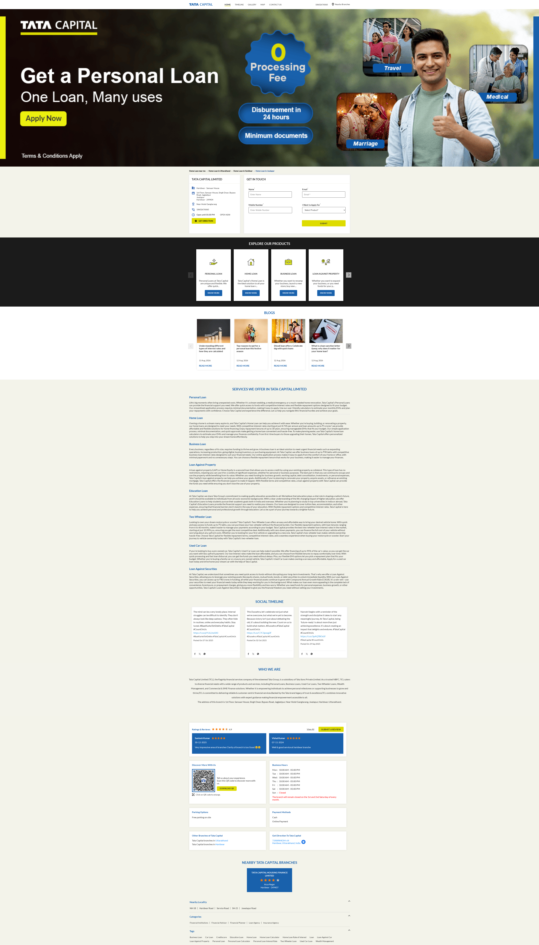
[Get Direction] (303, 843)
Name (252, 189)
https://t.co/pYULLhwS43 (205, 632)
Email (305, 189)
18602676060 (203, 209)
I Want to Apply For (311, 204)
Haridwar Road (206, 908)
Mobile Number (256, 204)
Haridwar (220, 844)
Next (348, 275)
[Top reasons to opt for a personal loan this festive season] (251, 331)
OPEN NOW (225, 215)
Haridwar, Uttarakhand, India (286, 843)
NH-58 (193, 908)
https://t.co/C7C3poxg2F (259, 632)
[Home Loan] (251, 261)
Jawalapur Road (248, 908)
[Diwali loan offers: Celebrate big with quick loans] (288, 331)
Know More (213, 293)
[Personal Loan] (213, 261)
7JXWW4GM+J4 (280, 840)
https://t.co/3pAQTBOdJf (313, 636)
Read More (205, 365)
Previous (190, 275)
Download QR (227, 788)
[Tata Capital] (201, 4)
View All (310, 729)
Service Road (223, 908)
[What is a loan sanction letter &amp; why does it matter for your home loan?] (326, 331)
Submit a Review (331, 729)
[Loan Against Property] (326, 261)
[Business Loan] (288, 261)
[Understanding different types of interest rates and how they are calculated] (213, 331)
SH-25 (235, 908)
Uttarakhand (221, 840)
